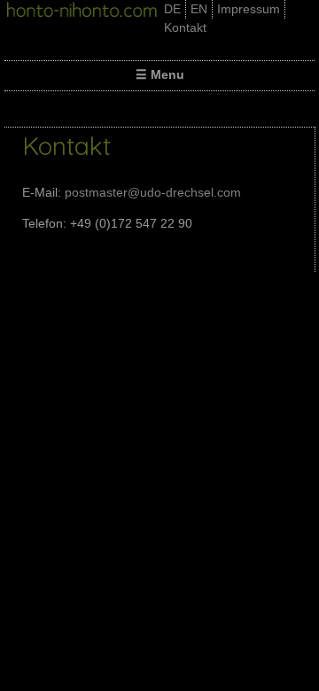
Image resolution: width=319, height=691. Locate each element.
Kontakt (185, 27)
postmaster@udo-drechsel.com (153, 192)
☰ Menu (160, 74)
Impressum (248, 9)
